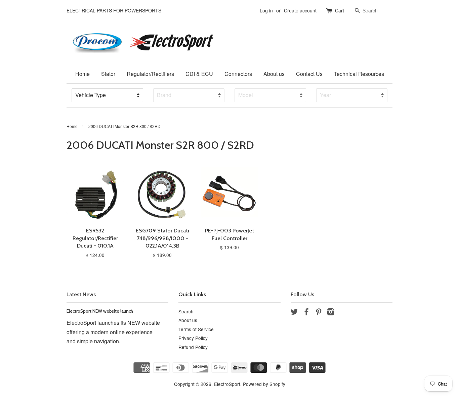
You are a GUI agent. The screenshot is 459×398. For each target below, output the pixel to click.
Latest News (81, 294)
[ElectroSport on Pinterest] (318, 312)
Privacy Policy (193, 338)
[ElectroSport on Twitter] (294, 312)
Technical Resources (359, 74)
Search (186, 311)
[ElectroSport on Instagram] (330, 312)
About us (274, 74)
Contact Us (309, 74)
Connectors (238, 74)
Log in (266, 10)
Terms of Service (196, 329)
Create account (300, 10)
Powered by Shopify (264, 384)
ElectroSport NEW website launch (100, 311)
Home (82, 74)
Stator (108, 74)
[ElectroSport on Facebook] (306, 312)
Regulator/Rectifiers (150, 74)
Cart (339, 10)
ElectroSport (227, 384)
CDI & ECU (199, 74)
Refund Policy (193, 347)
